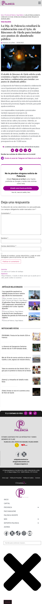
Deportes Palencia (11, 523)
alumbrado (8, 147)
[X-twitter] (24, 454)
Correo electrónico (8, 246)
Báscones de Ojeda (18, 147)
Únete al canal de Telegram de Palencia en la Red (23, 158)
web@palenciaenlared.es (21, 459)
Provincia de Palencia (10, 15)
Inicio (2, 15)
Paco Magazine (10, 511)
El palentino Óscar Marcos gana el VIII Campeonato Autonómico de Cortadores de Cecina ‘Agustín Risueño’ (14, 305)
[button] (12, 150)
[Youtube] (29, 533)
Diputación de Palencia (32, 147)
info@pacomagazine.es (21, 464)
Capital (7, 503)
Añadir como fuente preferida (21, 188)
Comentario (6, 213)
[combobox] (22, 543)
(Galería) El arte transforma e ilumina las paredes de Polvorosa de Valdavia (14, 315)
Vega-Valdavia (20, 15)
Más (5, 519)
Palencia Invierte (11, 515)
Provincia (8, 507)
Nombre (4, 238)
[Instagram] (23, 533)
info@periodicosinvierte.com (21, 462)
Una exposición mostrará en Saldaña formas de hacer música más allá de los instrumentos (13, 293)
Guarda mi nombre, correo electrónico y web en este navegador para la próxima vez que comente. (20, 256)
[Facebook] (18, 454)
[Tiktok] (18, 533)
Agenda (7, 527)
